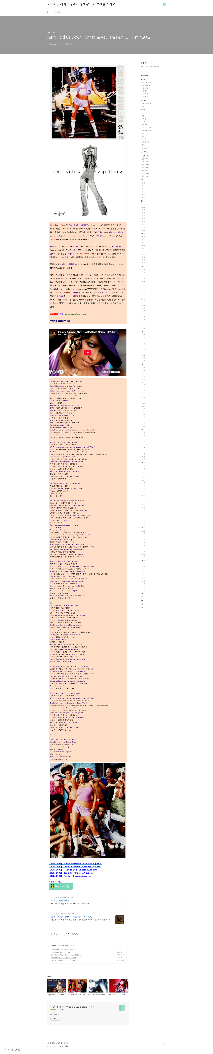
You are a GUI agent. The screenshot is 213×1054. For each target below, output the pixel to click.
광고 (143, 116)
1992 (143, 290)
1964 (143, 382)
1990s (143, 266)
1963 (143, 385)
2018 (143, 207)
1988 (143, 305)
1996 (143, 278)
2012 (143, 224)
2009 (143, 237)
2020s (143, 180)
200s (142, 604)
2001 (143, 260)
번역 (143, 145)
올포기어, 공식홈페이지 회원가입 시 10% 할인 (71, 916)
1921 (143, 521)
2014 (143, 218)
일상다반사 (145, 125)
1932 (143, 486)
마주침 (143, 110)
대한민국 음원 (145, 156)
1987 (143, 308)
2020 (143, 197)
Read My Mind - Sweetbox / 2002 (63, 958)
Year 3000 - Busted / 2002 (61, 952)
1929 (143, 498)
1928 (143, 501)
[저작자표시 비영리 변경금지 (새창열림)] (75, 934)
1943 (143, 450)
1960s (143, 364)
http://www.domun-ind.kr (60, 897)
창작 (143, 122)
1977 (143, 341)
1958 (143, 403)
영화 (143, 133)
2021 (143, 194)
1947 (143, 439)
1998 (143, 272)
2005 (143, 248)
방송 (143, 136)
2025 (143, 183)
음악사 (143, 79)
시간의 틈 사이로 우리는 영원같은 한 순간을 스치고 (81, 4)
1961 (143, 390)
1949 (143, 433)
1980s (143, 299)
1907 (143, 569)
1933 (143, 483)
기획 (143, 106)
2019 (143, 204)
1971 (143, 358)
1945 (143, 444)
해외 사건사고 (146, 97)
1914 (143, 545)
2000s (53, 945)
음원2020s (145, 159)
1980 (143, 328)
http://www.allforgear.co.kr (61, 913)
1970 (143, 361)
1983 (143, 319)
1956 (143, 409)
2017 (143, 210)
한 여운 (144, 139)
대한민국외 (144, 152)
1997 (143, 275)
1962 (143, 388)
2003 (143, 254)
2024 (143, 186)
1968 (143, 370)
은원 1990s (145, 167)
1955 (143, 412)
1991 (143, 292)
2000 (143, 263)
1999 (143, 269)
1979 (143, 335)
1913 (143, 548)
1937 (143, 471)
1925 (143, 510)
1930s (143, 462)
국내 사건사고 (146, 94)
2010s (143, 201)
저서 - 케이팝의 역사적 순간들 (150, 66)
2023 (143, 189)
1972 (143, 355)
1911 (143, 554)
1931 (143, 489)
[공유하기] (57, 934)
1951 (143, 423)
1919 (143, 531)
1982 (143, 322)
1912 (143, 551)
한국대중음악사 (146, 82)
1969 (143, 367)
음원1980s (145, 170)
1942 (143, 453)
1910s (143, 528)
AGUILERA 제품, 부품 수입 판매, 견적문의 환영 (70, 903)
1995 (143, 281)
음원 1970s (145, 173)
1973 (143, 352)
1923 (143, 515)
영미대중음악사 (146, 85)
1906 (143, 572)
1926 (143, 507)
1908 (143, 566)
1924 (143, 513)
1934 (143, 480)
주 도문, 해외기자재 (60, 900)
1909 (143, 564)
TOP (164, 1044)
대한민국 (144, 148)
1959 (143, 400)
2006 (143, 245)
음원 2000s (145, 165)
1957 (143, 406)
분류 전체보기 (145, 75)
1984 (143, 316)
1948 (143, 436)
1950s (143, 397)
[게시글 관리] (60, 934)
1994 (143, 284)
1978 (143, 338)
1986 (143, 311)
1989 (143, 302)
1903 (143, 581)
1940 (143, 459)
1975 (143, 346)
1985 (143, 314)
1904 (143, 578)
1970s (143, 332)
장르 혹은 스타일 (147, 103)
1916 (143, 540)
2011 (143, 227)
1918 (143, 534)
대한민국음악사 (146, 88)
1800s (143, 593)
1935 (143, 477)
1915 (143, 542)
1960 (143, 393)
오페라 (144, 119)
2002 (59, 945)
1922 (143, 518)
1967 (143, 373)
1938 (143, 468)
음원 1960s (145, 176)
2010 (143, 230)
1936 (143, 474)
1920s (143, 495)
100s (142, 608)
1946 (143, 441)
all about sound (56, 1014)
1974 (143, 349)
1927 (143, 504)
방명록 (57, 12)
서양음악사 (145, 91)
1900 (143, 589)
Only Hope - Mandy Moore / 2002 (63, 960)
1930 (143, 491)
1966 (143, 376)
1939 (143, 466)
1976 (143, 343)
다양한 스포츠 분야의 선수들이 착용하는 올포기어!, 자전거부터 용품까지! (80, 919)
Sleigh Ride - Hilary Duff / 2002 (62, 949)
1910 (143, 557)
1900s (143, 560)
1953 (143, 417)
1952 (143, 420)
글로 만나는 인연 (147, 130)
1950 (143, 426)
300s (142, 600)
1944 (143, 447)
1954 (143, 415)
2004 (143, 251)
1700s (143, 597)
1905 (143, 575)
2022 (143, 191)
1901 (143, 587)
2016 (143, 213)
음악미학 (144, 100)
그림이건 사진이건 (147, 127)
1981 (143, 325)
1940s (143, 430)
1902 (143, 584)
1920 (143, 524)
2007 (143, 242)
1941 (143, 456)
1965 (143, 379)
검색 (159, 4)
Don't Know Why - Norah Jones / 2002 (65, 955)
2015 (143, 216)
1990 (143, 295)
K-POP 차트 (145, 142)
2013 (143, 221)
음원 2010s (145, 162)
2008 (143, 240)
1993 (143, 287)
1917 (143, 537)
